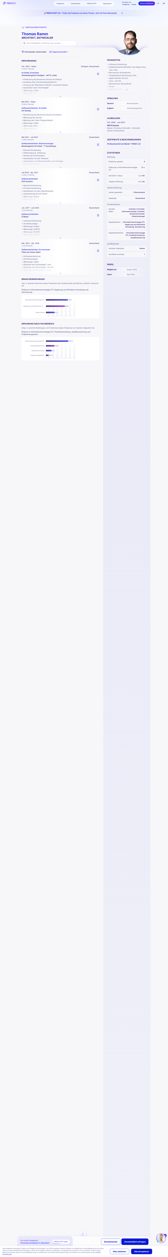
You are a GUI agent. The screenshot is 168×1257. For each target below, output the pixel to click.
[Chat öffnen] (161, 1238)
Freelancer (126, 4)
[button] (59, 52)
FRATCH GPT (91, 3)
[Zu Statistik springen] (84, 1233)
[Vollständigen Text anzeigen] (60, 97)
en (158, 3)
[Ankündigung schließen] (122, 13)
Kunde (134, 4)
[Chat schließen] (165, 1235)
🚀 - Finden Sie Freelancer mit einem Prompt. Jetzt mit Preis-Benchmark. (80, 13)
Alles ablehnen (119, 1251)
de (164, 3)
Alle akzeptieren (141, 1251)
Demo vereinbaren (146, 3)
